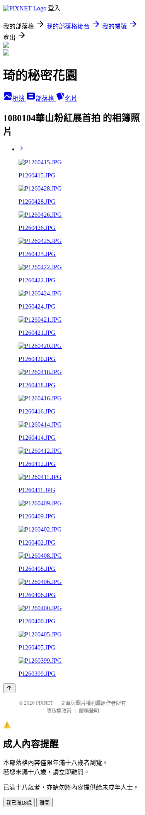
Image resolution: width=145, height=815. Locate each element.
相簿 (19, 98)
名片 (71, 98)
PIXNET (44, 703)
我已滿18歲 (19, 803)
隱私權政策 (59, 711)
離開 (44, 803)
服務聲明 (89, 711)
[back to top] (9, 688)
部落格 (46, 98)
